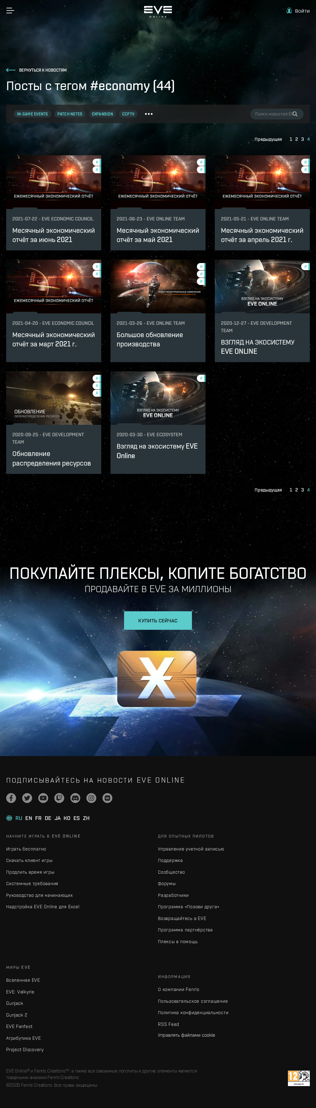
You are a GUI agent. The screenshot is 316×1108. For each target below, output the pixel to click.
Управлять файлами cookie (186, 1035)
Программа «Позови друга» (188, 906)
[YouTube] (43, 798)
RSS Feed (168, 1024)
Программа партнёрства (185, 929)
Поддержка (170, 860)
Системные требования (32, 883)
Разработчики (173, 895)
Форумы (167, 883)
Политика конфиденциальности (193, 1012)
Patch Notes (70, 114)
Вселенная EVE (23, 980)
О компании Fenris (178, 989)
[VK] (107, 798)
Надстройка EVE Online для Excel (42, 906)
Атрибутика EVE (23, 1038)
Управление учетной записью (191, 848)
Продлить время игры (30, 872)
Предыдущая (268, 139)
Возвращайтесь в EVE (182, 918)
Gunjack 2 (16, 1015)
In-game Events (32, 114)
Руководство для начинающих (39, 895)
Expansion (102, 114)
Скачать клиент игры (29, 860)
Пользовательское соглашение (193, 1001)
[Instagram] (91, 798)
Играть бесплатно (26, 848)
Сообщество (171, 872)
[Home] (158, 16)
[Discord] (75, 798)
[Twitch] (59, 798)
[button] (298, 10)
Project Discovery (25, 1049)
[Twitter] (27, 798)
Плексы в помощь (178, 941)
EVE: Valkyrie (20, 991)
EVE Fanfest (19, 1026)
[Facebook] (11, 798)
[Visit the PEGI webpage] (299, 1078)
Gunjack (14, 1003)
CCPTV (128, 114)
